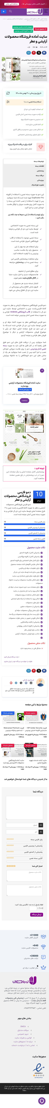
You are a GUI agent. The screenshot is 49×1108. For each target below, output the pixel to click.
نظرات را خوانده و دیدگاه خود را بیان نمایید (18, 661)
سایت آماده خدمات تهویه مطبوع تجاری (38, 761)
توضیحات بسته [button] (39, 161)
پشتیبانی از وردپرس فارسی (32, 846)
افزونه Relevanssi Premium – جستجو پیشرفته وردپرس (14, 729)
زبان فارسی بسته (36, 839)
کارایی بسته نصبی (35, 858)
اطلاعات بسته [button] (39, 166)
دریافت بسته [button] (40, 175)
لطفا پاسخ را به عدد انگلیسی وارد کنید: (29, 904)
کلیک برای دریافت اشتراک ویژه (20, 144)
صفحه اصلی (44, 19)
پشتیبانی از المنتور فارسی (33, 852)
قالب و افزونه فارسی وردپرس (31, 19)
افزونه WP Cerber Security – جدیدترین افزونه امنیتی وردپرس (36, 729)
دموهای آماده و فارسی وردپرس (15, 19)
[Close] (45, 4)
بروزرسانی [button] (40, 180)
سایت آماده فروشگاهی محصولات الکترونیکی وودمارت (13, 761)
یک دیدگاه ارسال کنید (11, 657)
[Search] (10, 11)
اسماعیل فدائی (28, 680)
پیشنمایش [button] (40, 171)
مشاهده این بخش (12, 4)
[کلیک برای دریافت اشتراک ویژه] (41, 147)
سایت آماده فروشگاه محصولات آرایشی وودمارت (24, 385)
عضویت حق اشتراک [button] (38, 185)
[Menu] (46, 11)
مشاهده (24, 400)
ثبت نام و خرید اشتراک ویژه (3, 11)
